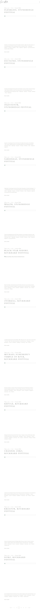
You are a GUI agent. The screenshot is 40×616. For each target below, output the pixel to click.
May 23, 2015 (7, 506)
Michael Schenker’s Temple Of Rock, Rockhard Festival (17, 356)
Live (12, 8)
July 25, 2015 (6, 8)
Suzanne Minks (18, 8)
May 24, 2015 (7, 248)
